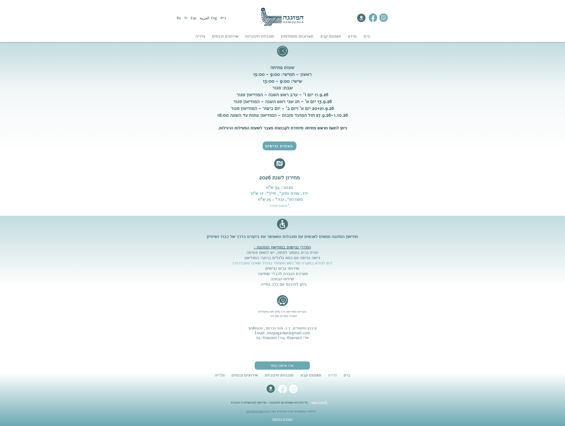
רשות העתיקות (255, 411)
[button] (282, 365)
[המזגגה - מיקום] (361, 18)
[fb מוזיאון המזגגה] (373, 17)
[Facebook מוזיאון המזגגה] (282, 389)
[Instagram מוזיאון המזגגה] (293, 389)
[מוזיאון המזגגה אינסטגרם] (383, 17)
